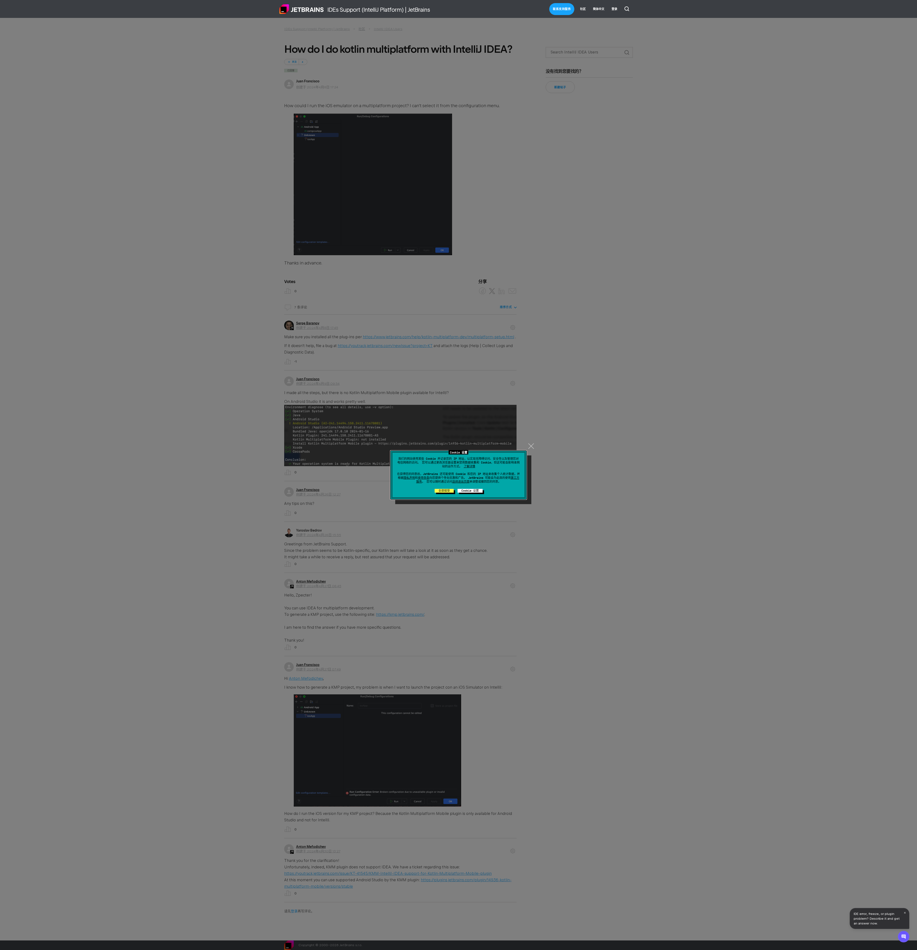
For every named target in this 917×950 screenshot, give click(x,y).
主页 (301, 9)
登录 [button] (614, 9)
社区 (583, 9)
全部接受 (444, 491)
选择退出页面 (460, 482)
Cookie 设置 (470, 491)
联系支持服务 (562, 9)
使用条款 (423, 478)
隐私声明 (409, 478)
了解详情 (469, 466)
